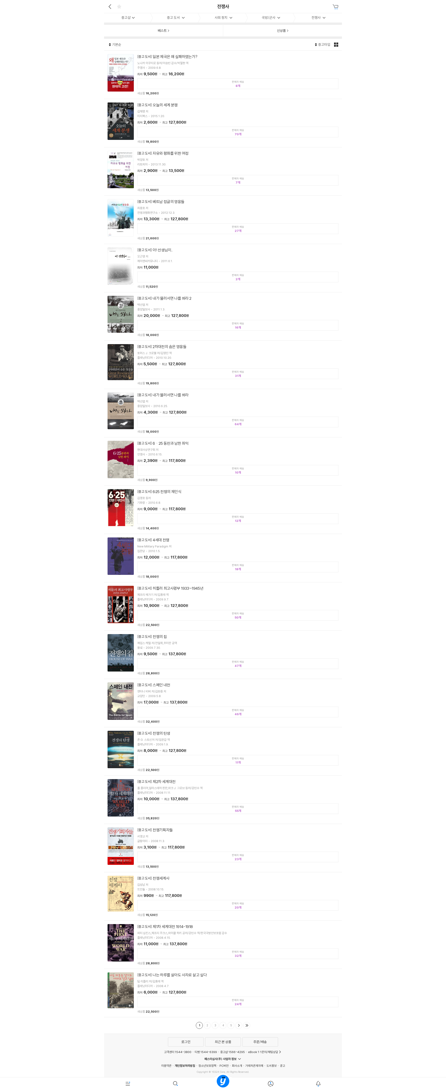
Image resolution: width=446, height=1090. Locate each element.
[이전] (109, 6)
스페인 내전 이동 (223, 703)
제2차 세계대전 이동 (223, 799)
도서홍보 (271, 1065)
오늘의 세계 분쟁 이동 (223, 123)
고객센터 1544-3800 (177, 1052)
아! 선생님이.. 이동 (223, 268)
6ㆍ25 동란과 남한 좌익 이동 (223, 461)
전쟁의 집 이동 (223, 654)
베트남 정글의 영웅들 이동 (223, 219)
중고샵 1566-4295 (232, 1052)
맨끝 (246, 1025)
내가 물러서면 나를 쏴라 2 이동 (223, 316)
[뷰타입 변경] (336, 44)
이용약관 (166, 1065)
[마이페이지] (270, 1083)
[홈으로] (223, 1083)
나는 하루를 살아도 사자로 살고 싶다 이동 (223, 993)
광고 (282, 1065)
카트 (336, 7)
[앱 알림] (318, 1083)
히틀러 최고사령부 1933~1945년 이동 (223, 606)
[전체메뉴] (128, 1083)
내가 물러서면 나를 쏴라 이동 (223, 413)
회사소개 (237, 1065)
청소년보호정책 (207, 1065)
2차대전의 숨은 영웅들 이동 (223, 364)
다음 (238, 1025)
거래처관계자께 (254, 1065)
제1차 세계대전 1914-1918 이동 (223, 944)
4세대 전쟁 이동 (223, 558)
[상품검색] (175, 1083)
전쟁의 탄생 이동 (223, 751)
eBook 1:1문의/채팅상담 (263, 1052)
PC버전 (224, 1065)
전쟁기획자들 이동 (223, 848)
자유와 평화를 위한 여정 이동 (223, 171)
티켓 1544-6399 (206, 1052)
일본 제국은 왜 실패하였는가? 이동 (223, 74)
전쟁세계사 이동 (223, 896)
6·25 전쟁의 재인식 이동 (223, 509)
